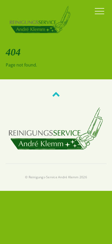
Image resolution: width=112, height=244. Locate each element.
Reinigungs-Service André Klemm (54, 177)
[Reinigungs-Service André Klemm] (40, 32)
